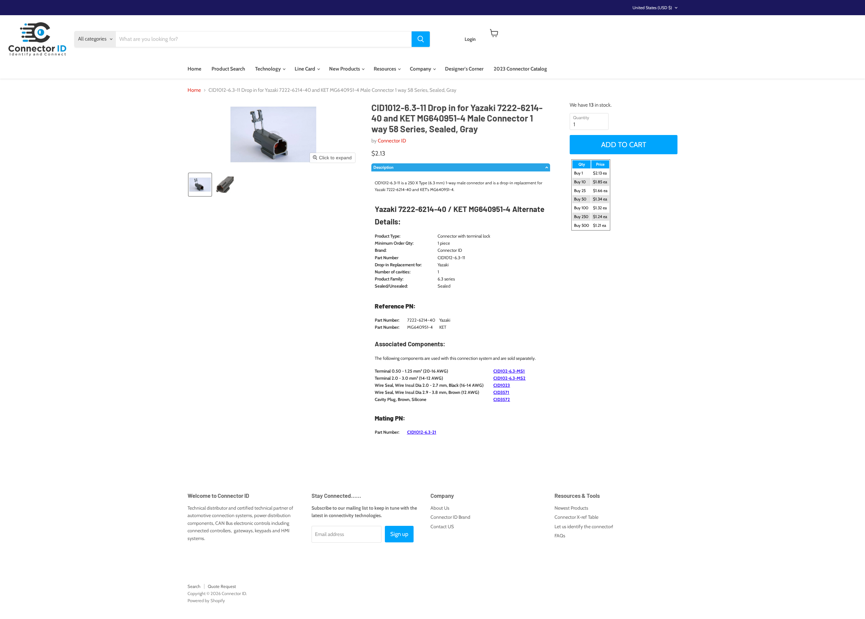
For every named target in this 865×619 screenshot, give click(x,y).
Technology (268, 69)
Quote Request (222, 586)
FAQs (559, 536)
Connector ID (392, 141)
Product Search (228, 69)
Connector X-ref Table (576, 517)
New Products (345, 69)
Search (194, 586)
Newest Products (571, 508)
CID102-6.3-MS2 (509, 378)
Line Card (305, 69)
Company (421, 69)
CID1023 (501, 385)
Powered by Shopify (206, 600)
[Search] (421, 39)
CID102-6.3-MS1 (509, 371)
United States (652, 7)
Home (194, 69)
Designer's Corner (464, 69)
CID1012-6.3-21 (421, 432)
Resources (385, 69)
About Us (439, 508)
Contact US (442, 526)
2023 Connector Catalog (520, 69)
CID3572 (501, 399)
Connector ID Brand (450, 517)
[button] (200, 184)
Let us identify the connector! (583, 526)
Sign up (399, 534)
